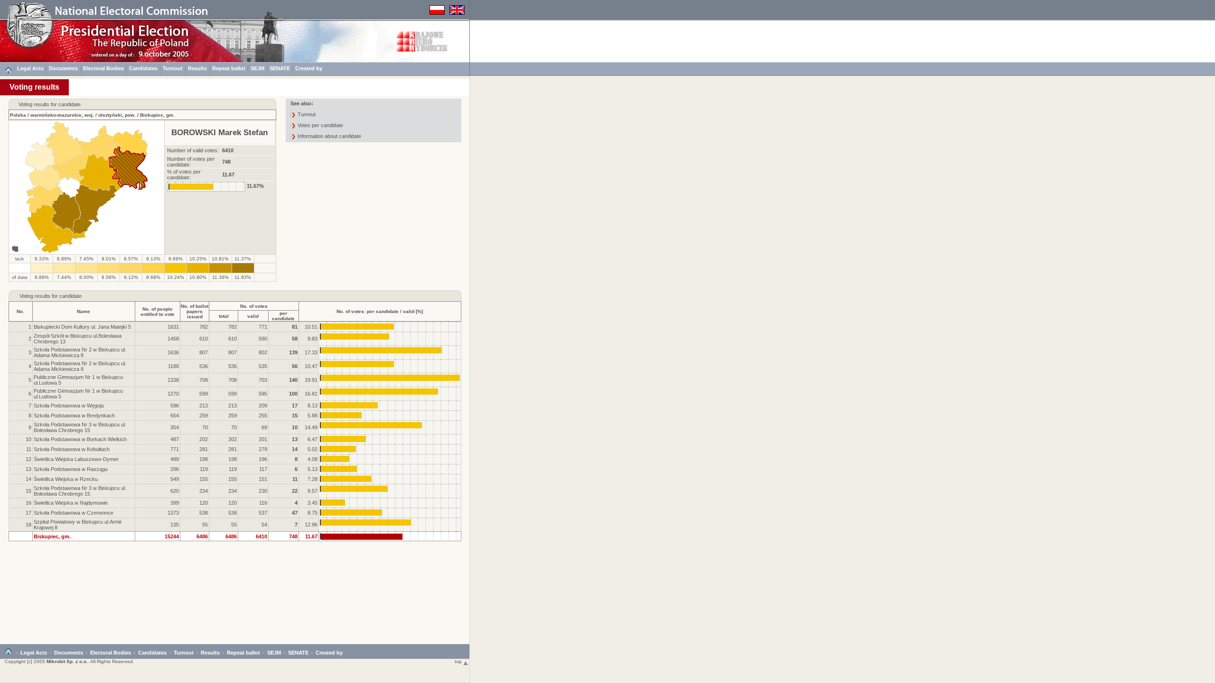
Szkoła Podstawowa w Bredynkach (74, 415)
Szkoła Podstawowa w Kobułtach (72, 449)
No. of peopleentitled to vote (157, 311)
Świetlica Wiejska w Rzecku (66, 479)
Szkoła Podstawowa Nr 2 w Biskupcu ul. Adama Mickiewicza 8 (80, 352)
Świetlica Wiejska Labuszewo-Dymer (76, 459)
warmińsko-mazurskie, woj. (62, 115)
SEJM (257, 68)
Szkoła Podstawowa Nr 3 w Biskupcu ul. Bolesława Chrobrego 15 (80, 427)
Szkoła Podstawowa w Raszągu (71, 469)
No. (20, 311)
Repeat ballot (228, 68)
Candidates (143, 68)
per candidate (283, 316)
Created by (308, 68)
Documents (63, 68)
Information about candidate (329, 136)
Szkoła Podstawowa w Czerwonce (73, 513)
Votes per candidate (320, 125)
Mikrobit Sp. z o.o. (67, 661)
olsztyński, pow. (117, 115)
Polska (18, 115)
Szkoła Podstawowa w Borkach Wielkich (80, 439)
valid (253, 316)
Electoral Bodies (103, 68)
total (224, 316)
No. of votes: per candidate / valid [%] (379, 311)
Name (83, 311)
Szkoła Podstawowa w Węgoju (69, 405)
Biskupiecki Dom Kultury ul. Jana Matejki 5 (82, 327)
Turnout (173, 68)
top (459, 661)
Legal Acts (30, 68)
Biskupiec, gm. (157, 115)
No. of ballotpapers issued (194, 311)
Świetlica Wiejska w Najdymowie (71, 503)
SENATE (280, 68)
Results (197, 68)
